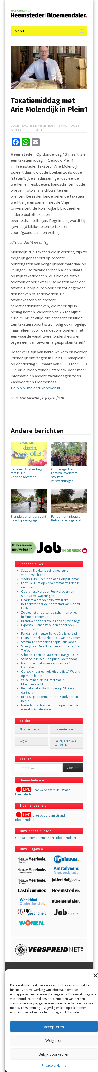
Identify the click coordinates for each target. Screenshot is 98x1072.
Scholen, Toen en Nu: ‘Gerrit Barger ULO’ (49, 655)
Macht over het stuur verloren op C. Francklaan (46, 665)
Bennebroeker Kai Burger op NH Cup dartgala (47, 690)
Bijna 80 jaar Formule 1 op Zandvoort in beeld (49, 699)
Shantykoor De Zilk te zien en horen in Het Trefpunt (50, 648)
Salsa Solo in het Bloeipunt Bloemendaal (49, 659)
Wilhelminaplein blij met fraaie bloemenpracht (42, 682)
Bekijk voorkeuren (53, 1054)
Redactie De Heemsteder (37, 125)
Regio (23, 741)
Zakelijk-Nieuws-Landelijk (66, 742)
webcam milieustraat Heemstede (42, 792)
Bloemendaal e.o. (31, 729)
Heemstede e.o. (41, 130)
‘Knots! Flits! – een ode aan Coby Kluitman (50, 579)
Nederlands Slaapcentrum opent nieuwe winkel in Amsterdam (49, 707)
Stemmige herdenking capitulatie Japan (48, 642)
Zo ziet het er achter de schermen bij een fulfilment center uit (50, 614)
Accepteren (54, 1026)
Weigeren (53, 1040)
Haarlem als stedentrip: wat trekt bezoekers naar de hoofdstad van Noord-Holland (51, 604)
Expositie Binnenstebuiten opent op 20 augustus (48, 627)
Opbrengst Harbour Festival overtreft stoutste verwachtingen (66, 475)
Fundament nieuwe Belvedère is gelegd (67, 518)
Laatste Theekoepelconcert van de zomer (50, 638)
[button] (95, 975)
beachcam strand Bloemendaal (40, 817)
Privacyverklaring (54, 1065)
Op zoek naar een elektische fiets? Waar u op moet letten (50, 673)
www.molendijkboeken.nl (38, 387)
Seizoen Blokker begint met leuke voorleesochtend (28, 473)
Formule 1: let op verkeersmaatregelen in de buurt (50, 585)
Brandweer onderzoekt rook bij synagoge (28, 518)
